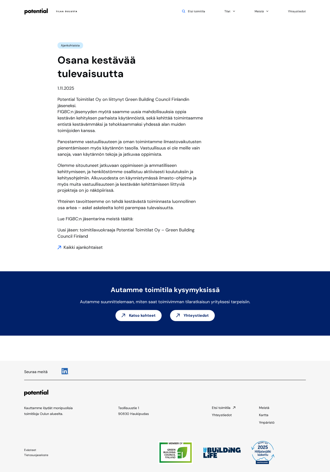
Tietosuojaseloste (36, 455)
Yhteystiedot (297, 11)
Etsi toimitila (196, 11)
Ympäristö (266, 422)
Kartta (263, 415)
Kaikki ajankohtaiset (83, 247)
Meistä (259, 11)
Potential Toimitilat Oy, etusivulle (51, 11)
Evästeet (30, 450)
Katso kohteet (142, 315)
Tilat (227, 11)
